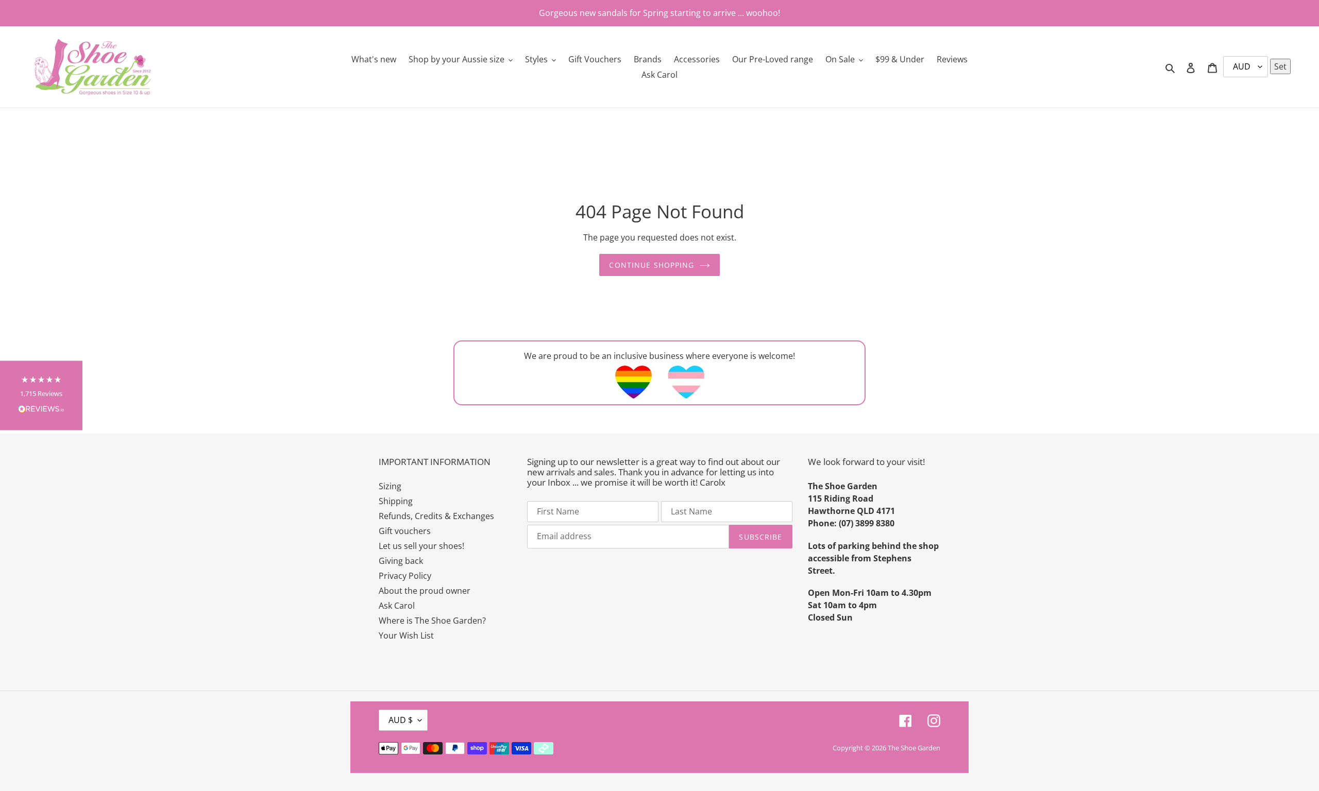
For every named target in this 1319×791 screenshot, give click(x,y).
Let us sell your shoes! (421, 546)
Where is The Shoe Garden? (432, 620)
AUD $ (400, 720)
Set (1280, 66)
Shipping (396, 501)
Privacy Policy (405, 575)
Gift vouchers (405, 531)
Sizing (390, 486)
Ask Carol (397, 605)
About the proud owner (424, 590)
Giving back (401, 560)
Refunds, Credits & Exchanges (436, 516)
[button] (41, 396)
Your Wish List (406, 635)
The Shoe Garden (914, 747)
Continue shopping (651, 265)
